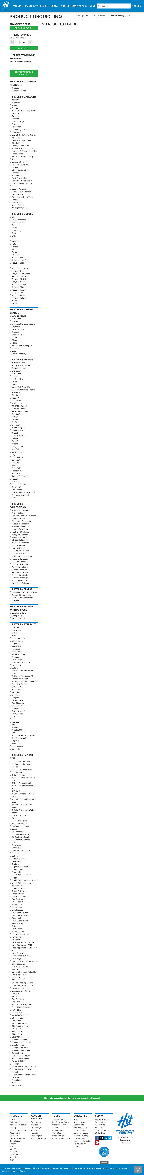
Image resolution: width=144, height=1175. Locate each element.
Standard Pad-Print (20, 1048)
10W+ (14, 733)
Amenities (16, 102)
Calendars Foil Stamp (21, 826)
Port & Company (19, 354)
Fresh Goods (17, 706)
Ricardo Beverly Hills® (21, 476)
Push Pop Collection (20, 567)
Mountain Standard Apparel (23, 324)
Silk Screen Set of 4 (20, 1023)
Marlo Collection (19, 553)
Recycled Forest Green (21, 268)
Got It (138, 1169)
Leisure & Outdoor (19, 162)
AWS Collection (18, 363)
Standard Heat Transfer (22, 1042)
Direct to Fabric (18, 888)
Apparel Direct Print (20, 815)
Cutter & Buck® (18, 711)
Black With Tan (18, 222)
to (24, 42)
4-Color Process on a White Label (23, 800)
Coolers (15, 124)
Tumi (14, 498)
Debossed (16, 861)
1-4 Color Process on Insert (23, 769)
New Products (16, 1119)
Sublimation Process (20, 1058)
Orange (15, 247)
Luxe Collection (18, 548)
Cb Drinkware (18, 831)
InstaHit (15, 668)
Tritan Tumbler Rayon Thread (24, 1075)
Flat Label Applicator (21, 915)
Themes (65, 6)
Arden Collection (19, 513)
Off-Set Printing (18, 977)
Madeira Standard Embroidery (24, 972)
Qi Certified (17, 403)
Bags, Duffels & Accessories (24, 110)
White (14, 301)
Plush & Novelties (19, 178)
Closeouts (14, 1135)
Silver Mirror (17, 1037)
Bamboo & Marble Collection (24, 516)
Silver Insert (17, 1034)
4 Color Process (19, 775)
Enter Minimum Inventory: (21, 61)
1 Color (15, 767)
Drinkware (16, 132)
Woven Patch (17, 1085)
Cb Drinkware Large (20, 834)
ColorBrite (16, 627)
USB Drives (16, 202)
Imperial (15, 444)
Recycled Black (18, 257)
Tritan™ (15, 417)
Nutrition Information (82, 1141)
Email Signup (36, 1135)
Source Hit (16, 689)
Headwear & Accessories (22, 148)
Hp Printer (16, 939)
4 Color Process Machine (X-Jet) (24, 787)
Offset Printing (18, 980)
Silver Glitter (17, 1031)
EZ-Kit (14, 724)
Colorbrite (16, 848)
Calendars (16, 119)
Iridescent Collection (20, 543)
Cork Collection (18, 518)
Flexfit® (15, 441)
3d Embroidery (18, 772)
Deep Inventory (79, 6)
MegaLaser (16, 695)
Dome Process (18, 894)
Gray (14, 236)
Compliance (15, 1141)
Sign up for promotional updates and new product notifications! (72, 1098)
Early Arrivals (15, 1122)
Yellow (14, 303)
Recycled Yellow (19, 298)
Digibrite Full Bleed (20, 867)
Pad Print (16, 993)
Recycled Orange (19, 284)
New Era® (16, 327)
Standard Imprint (19, 1045)
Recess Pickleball (19, 471)
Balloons (15, 113)
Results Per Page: (118, 16)
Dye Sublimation (19, 896)
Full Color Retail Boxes (21, 140)
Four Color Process (20, 921)
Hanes (14, 343)
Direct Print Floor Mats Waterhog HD (21, 884)
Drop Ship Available (20, 684)
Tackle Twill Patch (19, 1061)
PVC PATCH (17, 1012)
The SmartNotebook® (21, 495)
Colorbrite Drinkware (21, 850)
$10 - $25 (14, 1154)
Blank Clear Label (19, 821)
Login (136, 6)
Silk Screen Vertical (20, 1026)
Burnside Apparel (19, 316)
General (54, 6)
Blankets (15, 116)
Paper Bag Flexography (22, 1004)
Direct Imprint (18, 869)
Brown (14, 228)
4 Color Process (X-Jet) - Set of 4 (24, 778)
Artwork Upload (59, 1119)
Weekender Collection (21, 583)
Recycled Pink (18, 287)
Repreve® (16, 473)
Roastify (15, 479)
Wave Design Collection (22, 580)
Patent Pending (18, 654)
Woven (15, 1083)
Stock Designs (58, 1135)
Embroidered (17, 902)
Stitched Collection (20, 578)
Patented (15, 657)
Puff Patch (16, 1010)
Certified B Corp (19, 613)
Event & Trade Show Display (24, 135)
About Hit (99, 1127)
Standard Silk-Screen (21, 1050)
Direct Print (16, 872)
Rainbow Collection (20, 572)
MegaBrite (16, 692)
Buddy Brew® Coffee (21, 365)
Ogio (14, 351)
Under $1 (13, 1144)
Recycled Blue (18, 263)
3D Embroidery (18, 638)
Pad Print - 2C (18, 996)
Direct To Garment (20, 891)
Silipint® (15, 741)
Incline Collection (19, 537)
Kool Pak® (16, 449)
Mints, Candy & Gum (20, 170)
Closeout (15, 88)
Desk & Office (18, 127)
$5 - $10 (13, 1152)
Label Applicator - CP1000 (23, 942)
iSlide (14, 384)
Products (18, 6)
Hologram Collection (20, 534)
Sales (14, 186)
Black (14, 217)
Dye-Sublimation (19, 899)
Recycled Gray (18, 271)
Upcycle (15, 600)
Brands (44, 6)
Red (13, 265)
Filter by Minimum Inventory (24, 73)
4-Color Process (19, 791)
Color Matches (80, 1130)
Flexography (17, 918)
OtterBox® (16, 395)
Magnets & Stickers (20, 164)
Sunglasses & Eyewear (21, 191)
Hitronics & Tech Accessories (24, 151)
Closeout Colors (19, 91)
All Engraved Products (21, 764)
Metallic (15, 241)
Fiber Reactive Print (20, 912)
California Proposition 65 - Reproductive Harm (23, 677)
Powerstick (16, 400)
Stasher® (15, 481)
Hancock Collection (20, 526)
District (15, 337)
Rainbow (15, 255)
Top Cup (15, 722)
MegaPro (15, 463)
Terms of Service (102, 1130)
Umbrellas (16, 200)
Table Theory (17, 490)
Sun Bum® (16, 414)
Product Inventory (17, 1138)
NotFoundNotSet (19, 975)
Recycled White (18, 295)
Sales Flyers (15, 1133)
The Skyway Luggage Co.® (23, 492)
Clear (14, 233)
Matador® (16, 460)
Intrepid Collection (20, 540)
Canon (14, 829)
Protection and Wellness (22, 183)
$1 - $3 (13, 1146)
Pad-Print (16, 1002)
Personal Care (18, 175)
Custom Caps (79, 1138)
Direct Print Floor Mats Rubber (25, 880)
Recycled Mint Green (20, 279)
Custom (15, 673)
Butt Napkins (17, 746)
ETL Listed (16, 665)
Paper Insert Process (20, 1007)
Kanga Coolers (18, 446)
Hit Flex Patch (18, 931)
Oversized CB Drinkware (22, 985)
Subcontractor (18, 1053)
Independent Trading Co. (22, 345)
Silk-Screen (16, 1029)
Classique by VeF (19, 436)
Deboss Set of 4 (19, 858)
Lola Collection (18, 545)
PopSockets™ (17, 714)
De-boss (15, 853)
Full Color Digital (19, 923)
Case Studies (57, 1133)
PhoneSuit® (17, 468)
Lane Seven (17, 452)
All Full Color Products (21, 761)
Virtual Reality (18, 205)
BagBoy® (16, 422)
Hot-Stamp (16, 937)
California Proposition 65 (22, 670)
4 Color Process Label (21, 783)
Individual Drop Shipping (22, 156)
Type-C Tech (17, 700)
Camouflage (17, 230)
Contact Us (100, 1125)
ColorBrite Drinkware (21, 662)
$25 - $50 (14, 1157)
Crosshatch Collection (21, 521)
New (14, 635)
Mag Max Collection (20, 551)
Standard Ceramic (19, 1039)
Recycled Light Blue (20, 260)
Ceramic (15, 842)
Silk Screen (16, 1021)
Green (14, 238)
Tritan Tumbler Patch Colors (24, 1066)
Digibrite (15, 643)
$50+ (12, 1160)
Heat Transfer (17, 929)
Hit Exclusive (17, 379)
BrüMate (15, 433)
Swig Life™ (16, 487)
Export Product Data (61, 1138)
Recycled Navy (18, 282)
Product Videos (58, 1130)
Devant (15, 438)
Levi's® (15, 321)
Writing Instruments (20, 208)
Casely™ (15, 716)
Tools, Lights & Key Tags (22, 197)
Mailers (15, 167)
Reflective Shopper (20, 411)
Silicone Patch (18, 1018)
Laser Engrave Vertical (21, 956)
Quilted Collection (19, 570)
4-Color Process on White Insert (23, 811)
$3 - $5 (13, 1149)
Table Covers (17, 194)
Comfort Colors (18, 335)
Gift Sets (15, 143)
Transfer (15, 1064)
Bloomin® (16, 425)
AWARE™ (15, 419)
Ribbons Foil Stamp (20, 1015)
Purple (14, 252)
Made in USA (17, 641)
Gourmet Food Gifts (20, 146)
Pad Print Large (18, 999)
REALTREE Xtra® (19, 409)
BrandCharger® (18, 427)
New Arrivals (17, 660)
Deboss (15, 856)
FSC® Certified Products (22, 598)
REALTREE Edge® (19, 406)
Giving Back (17, 615)
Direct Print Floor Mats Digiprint (21, 876)
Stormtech (16, 318)
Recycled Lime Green (21, 274)
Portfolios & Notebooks (22, 181)
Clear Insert (17, 845)
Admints (15, 100)
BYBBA (15, 743)
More (92, 6)
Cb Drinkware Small (20, 837)
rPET (14, 719)
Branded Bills (17, 430)
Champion (16, 332)
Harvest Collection (20, 529)
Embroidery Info (80, 1127)
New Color (16, 646)
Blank (14, 818)
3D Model (16, 749)
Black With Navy (19, 220)
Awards (15, 108)
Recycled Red (17, 292)
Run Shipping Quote (60, 1122)
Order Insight (36, 1127)
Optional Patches (19, 687)
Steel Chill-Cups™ (19, 484)
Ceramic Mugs (18, 121)
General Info (79, 1125)
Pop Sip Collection (20, 564)
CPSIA (14, 633)
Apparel (15, 105)
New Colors (17, 630)
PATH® (15, 465)
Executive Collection (20, 524)
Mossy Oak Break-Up (21, 387)
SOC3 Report (100, 1133)
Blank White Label (19, 823)
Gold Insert (16, 926)
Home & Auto (17, 154)
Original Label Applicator (22, 983)
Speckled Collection (20, 575)
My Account (31, 6)
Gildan (14, 340)
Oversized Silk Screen (21, 991)
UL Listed (16, 649)
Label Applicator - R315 (22, 945)
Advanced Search (24, 28)
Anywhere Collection (20, 510)
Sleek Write (16, 652)
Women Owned (18, 618)
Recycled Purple (19, 290)
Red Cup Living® (19, 738)
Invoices (34, 1125)
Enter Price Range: (18, 38)
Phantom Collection (20, 561)
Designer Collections (18, 1125)
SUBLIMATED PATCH (21, 1056)
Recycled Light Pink (20, 276)
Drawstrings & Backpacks (23, 129)
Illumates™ (16, 727)
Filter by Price (24, 48)
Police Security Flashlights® (23, 735)
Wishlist (34, 1130)
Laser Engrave (18, 953)
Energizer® (16, 371)
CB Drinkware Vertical (21, 840)
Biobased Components (21, 595)
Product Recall (101, 1122)
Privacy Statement (103, 1119)
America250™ (17, 730)
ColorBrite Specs (81, 1133)
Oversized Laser (19, 988)
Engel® (15, 376)
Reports (34, 1133)
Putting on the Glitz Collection (25, 681)
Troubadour (17, 708)
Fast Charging (18, 703)
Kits (13, 159)
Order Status (36, 1122)
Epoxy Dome (17, 907)
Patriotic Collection (20, 559)
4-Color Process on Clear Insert (23, 805)
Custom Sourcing (81, 1135)
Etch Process (17, 910)
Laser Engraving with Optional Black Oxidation (24, 962)
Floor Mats (16, 137)
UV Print (15, 1077)
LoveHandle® (17, 457)
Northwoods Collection (22, 556)
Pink (13, 249)
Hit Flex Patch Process (21, 934)
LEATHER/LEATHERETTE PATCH (22, 967)
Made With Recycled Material (24, 592)
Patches (15, 173)
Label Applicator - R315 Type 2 (24, 949)
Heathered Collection (21, 532)
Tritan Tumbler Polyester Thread (22, 1070)
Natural (15, 244)
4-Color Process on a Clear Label (23, 795)
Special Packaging (19, 189)
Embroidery (17, 904)
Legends (15, 348)
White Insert (17, 1080)
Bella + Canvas (18, 329)
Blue (13, 225)
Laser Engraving (19, 958)
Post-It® (15, 398)
